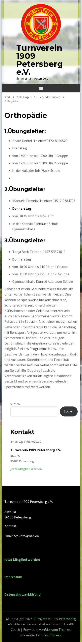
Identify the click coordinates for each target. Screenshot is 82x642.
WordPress (52, 635)
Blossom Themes (58, 629)
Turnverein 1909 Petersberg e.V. (39, 60)
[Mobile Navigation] (41, 88)
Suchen (15, 404)
